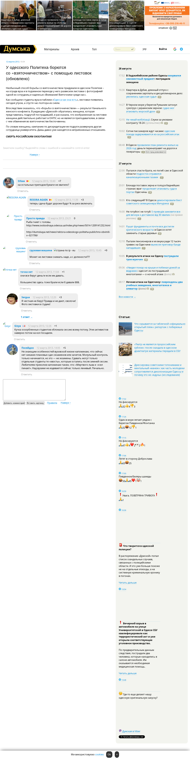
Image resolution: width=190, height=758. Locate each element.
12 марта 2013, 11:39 (66, 199)
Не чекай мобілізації (138, 119)
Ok (109, 754)
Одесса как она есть (65, 99)
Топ (94, 49)
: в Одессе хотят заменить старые (149, 231)
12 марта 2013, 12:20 (44, 297)
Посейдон (28, 347)
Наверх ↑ (35, 154)
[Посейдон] (12, 354)
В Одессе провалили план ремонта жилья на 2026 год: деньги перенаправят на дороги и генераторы (54, 24)
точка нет (26, 271)
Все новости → (127, 296)
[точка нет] (10, 269)
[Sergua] (12, 303)
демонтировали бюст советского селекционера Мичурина (154, 202)
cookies (99, 754)
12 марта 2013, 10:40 (43, 181)
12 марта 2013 (12, 61)
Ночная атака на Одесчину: (144, 282)
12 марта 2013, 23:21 (59, 218)
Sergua (26, 297)
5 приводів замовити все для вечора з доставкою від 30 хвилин (153, 213)
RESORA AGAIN (39, 199)
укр (145, 48)
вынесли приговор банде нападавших (153, 246)
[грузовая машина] (14, 251)
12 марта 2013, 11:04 (47, 271)
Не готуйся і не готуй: (139, 211)
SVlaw (21, 181)
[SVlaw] (8, 187)
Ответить (22, 191)
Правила (52, 403)
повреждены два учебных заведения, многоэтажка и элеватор (154, 285)
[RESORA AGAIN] (16, 197)
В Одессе (131, 145)
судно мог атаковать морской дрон (150, 109)
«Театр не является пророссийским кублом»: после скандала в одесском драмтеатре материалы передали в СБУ (157, 348)
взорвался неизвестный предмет (153, 77)
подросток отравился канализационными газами (143, 175)
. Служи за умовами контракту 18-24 (149, 121)
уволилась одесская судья (141, 96)
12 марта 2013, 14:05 (48, 347)
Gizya (17, 326)
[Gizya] (7, 326)
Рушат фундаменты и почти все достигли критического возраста (150, 228)
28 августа (125, 68)
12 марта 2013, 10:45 (90, 250)
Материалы (51, 49)
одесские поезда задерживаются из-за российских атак (152, 132)
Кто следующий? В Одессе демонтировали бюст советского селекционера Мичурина (126, 25)
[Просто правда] (15, 219)
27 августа (125, 163)
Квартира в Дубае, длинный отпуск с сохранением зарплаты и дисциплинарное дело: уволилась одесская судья (17, 24)
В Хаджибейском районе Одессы (147, 75)
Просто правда (35, 218)
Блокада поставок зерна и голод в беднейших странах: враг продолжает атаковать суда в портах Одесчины (89, 24)
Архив (75, 49)
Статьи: (124, 317)
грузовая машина (41, 250)
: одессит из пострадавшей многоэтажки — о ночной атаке (149, 272)
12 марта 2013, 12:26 (39, 326)
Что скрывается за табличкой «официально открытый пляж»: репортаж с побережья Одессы (159, 327)
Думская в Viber (131, 731)
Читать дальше (128, 582)
